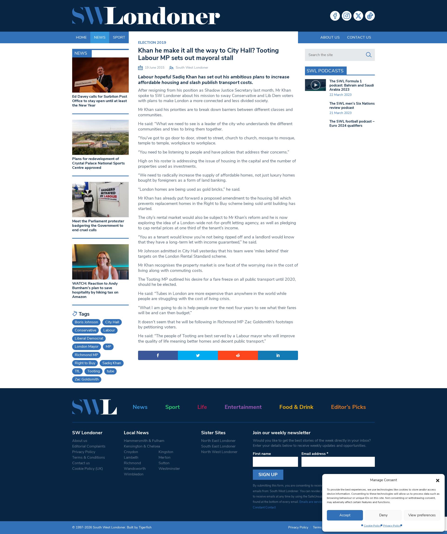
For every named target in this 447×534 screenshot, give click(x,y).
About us (330, 37)
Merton (164, 457)
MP (108, 346)
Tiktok (370, 16)
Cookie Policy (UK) (87, 468)
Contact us (359, 37)
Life (202, 407)
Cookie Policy (372, 525)
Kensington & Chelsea (142, 446)
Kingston (166, 451)
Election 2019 (152, 42)
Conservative (85, 330)
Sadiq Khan (111, 363)
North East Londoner (218, 440)
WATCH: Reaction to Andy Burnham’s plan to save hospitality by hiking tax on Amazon (95, 290)
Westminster (169, 468)
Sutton (164, 463)
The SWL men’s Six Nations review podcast (352, 105)
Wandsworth (135, 468)
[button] (437, 480)
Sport (172, 407)
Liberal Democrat (89, 338)
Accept (344, 515)
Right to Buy (85, 363)
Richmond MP (86, 354)
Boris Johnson (86, 322)
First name (262, 454)
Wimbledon (133, 474)
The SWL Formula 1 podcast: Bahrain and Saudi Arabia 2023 (351, 85)
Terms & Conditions (88, 457)
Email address (314, 454)
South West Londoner (192, 67)
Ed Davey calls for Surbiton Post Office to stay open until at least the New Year (99, 101)
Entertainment (243, 407)
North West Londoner (219, 451)
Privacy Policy (392, 525)
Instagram (347, 16)
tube (110, 371)
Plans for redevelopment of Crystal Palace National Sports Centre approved (98, 163)
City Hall (112, 322)
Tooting (93, 371)
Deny (383, 515)
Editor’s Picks (348, 407)
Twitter (358, 16)
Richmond (132, 463)
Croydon (131, 451)
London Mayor (86, 346)
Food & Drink (296, 407)
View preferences (422, 515)
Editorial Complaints (88, 446)
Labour (109, 330)
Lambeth (131, 457)
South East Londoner (218, 446)
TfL (77, 371)
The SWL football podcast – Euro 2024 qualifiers (352, 123)
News (140, 407)
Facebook (335, 16)
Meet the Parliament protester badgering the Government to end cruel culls (98, 226)
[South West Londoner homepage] (146, 16)
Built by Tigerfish (139, 527)
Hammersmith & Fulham (144, 440)
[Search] (369, 55)
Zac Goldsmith (87, 379)
